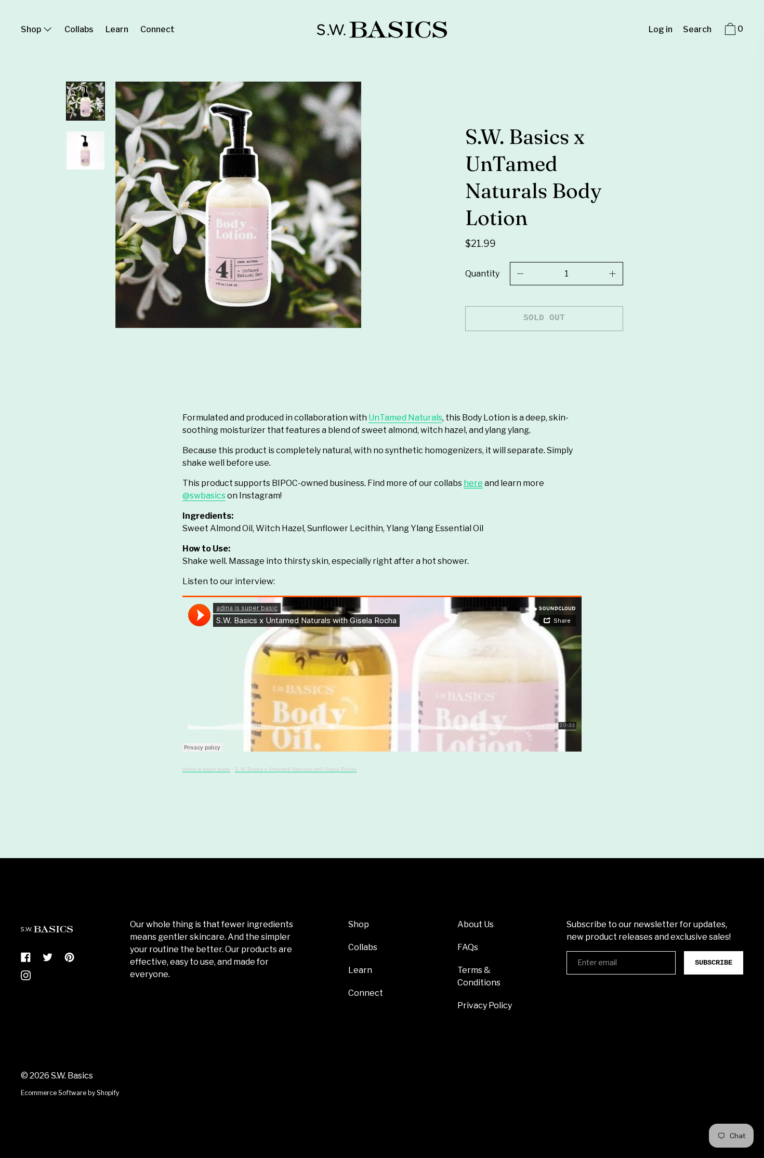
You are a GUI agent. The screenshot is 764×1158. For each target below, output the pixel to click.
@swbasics (204, 496)
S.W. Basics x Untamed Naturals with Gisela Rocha (296, 769)
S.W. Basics (72, 1076)
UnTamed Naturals (405, 418)
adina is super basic (206, 769)
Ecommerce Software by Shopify (70, 1093)
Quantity (482, 274)
